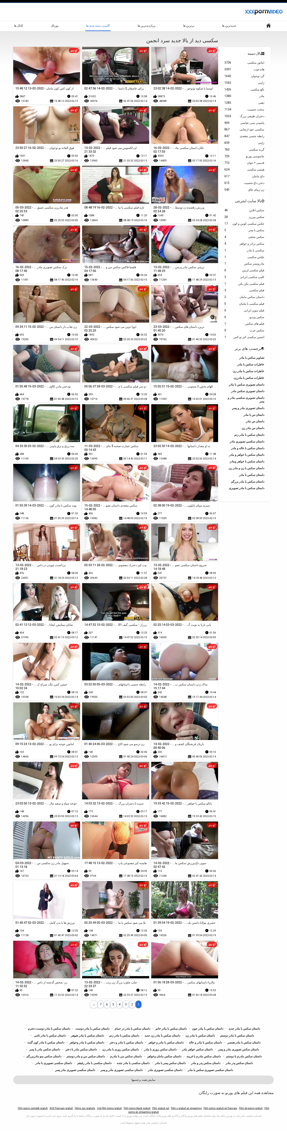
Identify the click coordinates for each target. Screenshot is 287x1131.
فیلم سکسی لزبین (244, 270)
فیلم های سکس (244, 323)
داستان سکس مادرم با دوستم (244, 1056)
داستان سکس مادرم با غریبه (204, 1056)
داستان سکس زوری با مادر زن (120, 1049)
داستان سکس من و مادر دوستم (86, 1056)
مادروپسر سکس (244, 263)
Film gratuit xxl (160, 1108)
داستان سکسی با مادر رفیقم (94, 1063)
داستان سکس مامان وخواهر (164, 1056)
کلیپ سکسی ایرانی (244, 277)
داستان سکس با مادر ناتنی (50, 1035)
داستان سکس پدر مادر (239, 1063)
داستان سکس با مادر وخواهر (87, 1042)
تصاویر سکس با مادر (251, 357)
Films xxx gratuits (85, 1108)
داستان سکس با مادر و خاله (205, 1042)
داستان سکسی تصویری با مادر (53, 1063)
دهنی (244, 102)
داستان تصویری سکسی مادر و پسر (246, 399)
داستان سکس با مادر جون (207, 1028)
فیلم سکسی (244, 290)
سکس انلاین (244, 210)
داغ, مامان (244, 176)
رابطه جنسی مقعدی (244, 136)
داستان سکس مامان (244, 297)
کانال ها (18, 25)
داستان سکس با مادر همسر (244, 1042)
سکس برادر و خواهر (244, 243)
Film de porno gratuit (251, 1108)
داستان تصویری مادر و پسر (248, 408)
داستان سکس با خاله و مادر (247, 448)
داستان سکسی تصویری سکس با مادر (210, 1070)
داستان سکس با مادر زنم (124, 1035)
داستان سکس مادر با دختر (81, 1049)
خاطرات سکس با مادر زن (248, 371)
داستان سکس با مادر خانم (171, 1028)
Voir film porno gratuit (109, 1108)
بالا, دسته (254, 53)
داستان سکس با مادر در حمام (132, 1028)
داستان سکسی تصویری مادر (165, 1070)
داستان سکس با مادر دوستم (237, 1035)
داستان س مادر (255, 421)
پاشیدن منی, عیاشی (244, 123)
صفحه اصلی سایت (268, 25)
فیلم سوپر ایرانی (244, 310)
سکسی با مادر (244, 250)
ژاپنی (244, 82)
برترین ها (188, 25)
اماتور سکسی (244, 62)
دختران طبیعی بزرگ (244, 116)
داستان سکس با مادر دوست (92, 1028)
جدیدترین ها (229, 25)
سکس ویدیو (244, 317)
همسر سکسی (244, 169)
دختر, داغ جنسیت (244, 183)
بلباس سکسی (244, 257)
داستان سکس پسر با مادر (170, 1063)
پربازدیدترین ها (146, 25)
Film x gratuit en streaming (186, 1108)
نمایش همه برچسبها (143, 1079)
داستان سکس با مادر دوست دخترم (49, 1028)
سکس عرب (244, 330)
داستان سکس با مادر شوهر (87, 1035)
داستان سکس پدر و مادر (205, 1063)
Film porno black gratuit (137, 1108)
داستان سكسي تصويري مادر (247, 441)
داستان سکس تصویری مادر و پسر (238, 1049)
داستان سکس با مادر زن (200, 1035)
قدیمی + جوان (244, 162)
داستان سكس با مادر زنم (249, 434)
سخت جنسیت (244, 109)
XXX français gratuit (61, 1108)
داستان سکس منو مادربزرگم (43, 1056)
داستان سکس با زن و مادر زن (246, 468)
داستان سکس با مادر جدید (244, 1028)
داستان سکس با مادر (251, 474)
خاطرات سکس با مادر (250, 364)
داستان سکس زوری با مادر (160, 1049)
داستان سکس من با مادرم (126, 1056)
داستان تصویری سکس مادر (247, 391)
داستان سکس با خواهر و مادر (246, 454)
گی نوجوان (244, 76)
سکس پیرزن (244, 217)
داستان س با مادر (254, 414)
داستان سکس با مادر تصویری (246, 488)
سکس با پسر (244, 230)
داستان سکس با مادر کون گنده (46, 1042)
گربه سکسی (244, 149)
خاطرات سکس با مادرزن (249, 377)
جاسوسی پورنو (244, 156)
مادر (244, 96)
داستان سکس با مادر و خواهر (166, 1042)
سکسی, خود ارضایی (244, 129)
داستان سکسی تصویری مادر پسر (75, 1070)
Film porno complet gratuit (33, 1108)
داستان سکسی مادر (156, 1122)
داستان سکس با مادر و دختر (126, 1042)
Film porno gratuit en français (220, 1108)
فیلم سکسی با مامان (244, 303)
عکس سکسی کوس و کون (244, 223)
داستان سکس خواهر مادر (197, 1049)
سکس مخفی (244, 237)
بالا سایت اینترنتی (248, 201)
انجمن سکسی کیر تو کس (244, 337)
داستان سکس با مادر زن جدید (162, 1035)
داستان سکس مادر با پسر (44, 1049)
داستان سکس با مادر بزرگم (247, 481)
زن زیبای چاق (244, 189)
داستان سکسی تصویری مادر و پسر (121, 1070)
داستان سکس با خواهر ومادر (247, 461)
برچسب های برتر (248, 348)
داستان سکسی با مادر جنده (133, 1063)
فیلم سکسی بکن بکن (244, 283)
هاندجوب (244, 69)
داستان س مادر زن (253, 428)
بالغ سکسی (244, 89)
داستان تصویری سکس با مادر (246, 384)
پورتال (54, 25)
